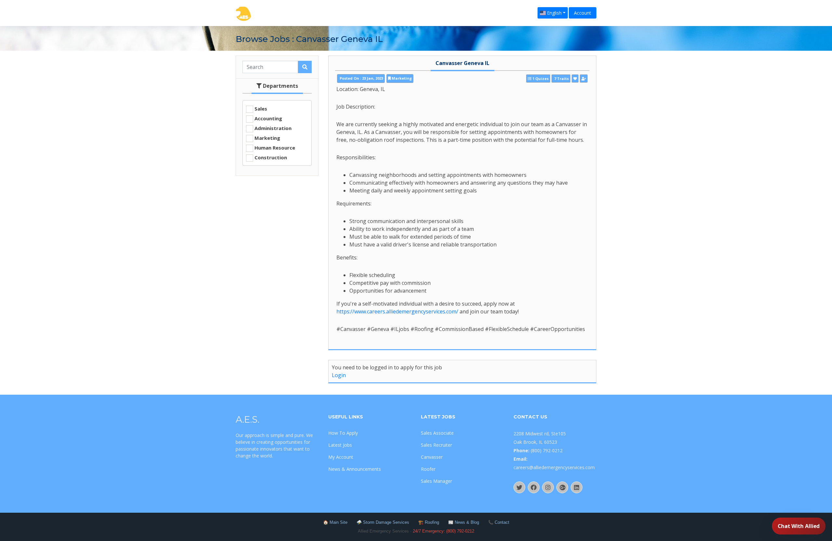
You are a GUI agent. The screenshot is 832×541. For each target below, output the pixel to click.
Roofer (428, 469)
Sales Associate (437, 433)
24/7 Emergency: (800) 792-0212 (443, 531)
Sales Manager (436, 481)
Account (582, 13)
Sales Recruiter (436, 445)
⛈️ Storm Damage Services (383, 522)
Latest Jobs (340, 445)
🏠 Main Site (335, 522)
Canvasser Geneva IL (462, 63)
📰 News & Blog (463, 522)
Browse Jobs (263, 39)
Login (339, 375)
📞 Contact (498, 522)
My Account (340, 457)
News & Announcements (354, 469)
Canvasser (432, 457)
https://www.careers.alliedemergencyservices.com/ (397, 311)
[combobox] (552, 13)
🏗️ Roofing (428, 522)
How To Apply (343, 433)
